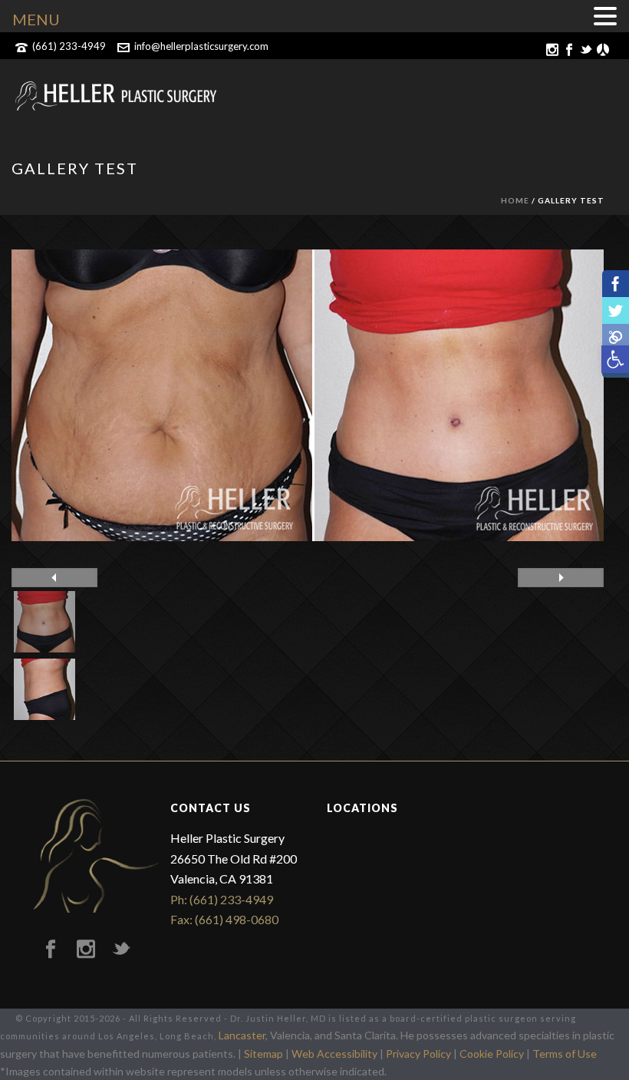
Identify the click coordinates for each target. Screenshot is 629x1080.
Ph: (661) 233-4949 (221, 899)
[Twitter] (615, 310)
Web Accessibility (334, 1053)
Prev (54, 577)
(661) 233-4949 (69, 46)
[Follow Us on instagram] (86, 949)
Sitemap (263, 1053)
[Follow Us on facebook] (50, 949)
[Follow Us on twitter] (121, 949)
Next (561, 577)
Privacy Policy (418, 1053)
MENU (36, 19)
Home (515, 200)
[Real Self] (615, 337)
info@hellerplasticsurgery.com (201, 46)
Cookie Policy (491, 1053)
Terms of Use (564, 1053)
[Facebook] (615, 283)
